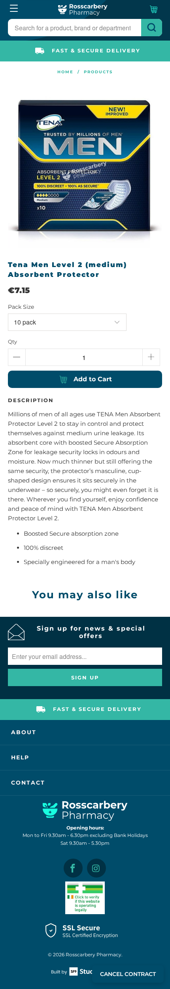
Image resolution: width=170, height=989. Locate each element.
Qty (12, 341)
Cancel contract (128, 974)
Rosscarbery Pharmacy (93, 954)
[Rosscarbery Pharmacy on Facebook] (73, 868)
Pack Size (21, 307)
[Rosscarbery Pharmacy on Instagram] (96, 868)
